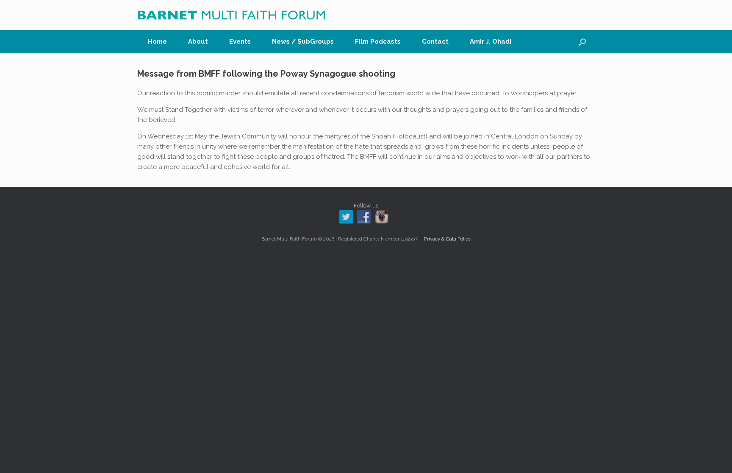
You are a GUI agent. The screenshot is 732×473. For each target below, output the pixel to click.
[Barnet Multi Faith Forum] (231, 15)
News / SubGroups (303, 41)
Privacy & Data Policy (447, 239)
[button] (582, 41)
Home (157, 41)
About (198, 41)
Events (240, 41)
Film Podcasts (378, 41)
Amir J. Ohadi (490, 41)
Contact (435, 41)
